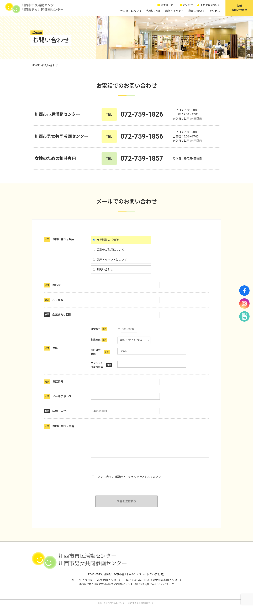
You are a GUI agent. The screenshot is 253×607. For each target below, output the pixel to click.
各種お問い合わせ (239, 8)
